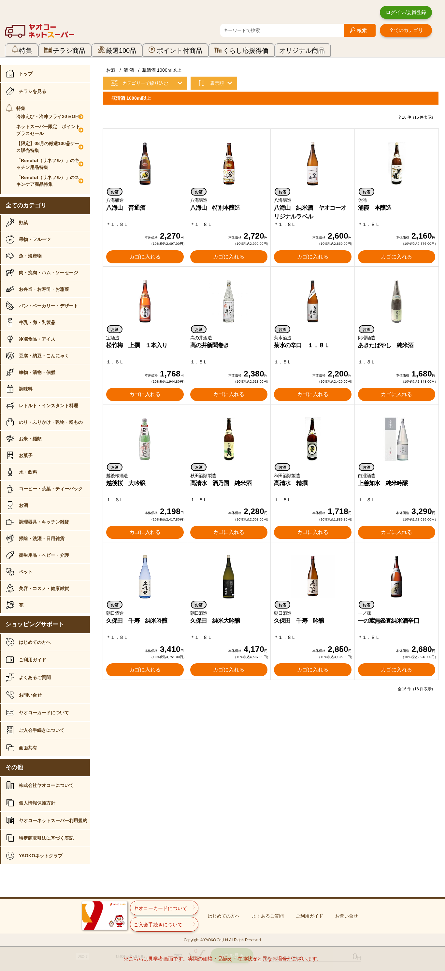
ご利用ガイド (32, 659)
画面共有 (28, 747)
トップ (26, 73)
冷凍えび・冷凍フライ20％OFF (48, 116)
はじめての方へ (35, 642)
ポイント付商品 (179, 50)
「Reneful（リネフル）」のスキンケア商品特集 (47, 181)
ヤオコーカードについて (44, 712)
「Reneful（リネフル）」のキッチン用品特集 (47, 164)
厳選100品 (121, 50)
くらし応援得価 (245, 50)
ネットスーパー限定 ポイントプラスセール (48, 130)
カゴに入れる (145, 256)
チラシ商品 (69, 50)
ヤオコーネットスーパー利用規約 (53, 820)
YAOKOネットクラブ (41, 855)
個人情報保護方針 (37, 802)
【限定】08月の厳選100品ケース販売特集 (47, 147)
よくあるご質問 (35, 677)
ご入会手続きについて (42, 730)
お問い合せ (30, 695)
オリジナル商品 (302, 50)
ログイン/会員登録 (406, 12)
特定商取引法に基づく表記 (46, 838)
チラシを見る (32, 91)
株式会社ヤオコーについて (46, 785)
